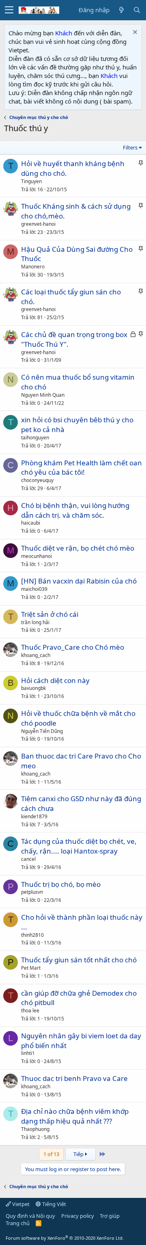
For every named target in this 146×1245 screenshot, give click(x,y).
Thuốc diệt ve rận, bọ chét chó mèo (77, 548)
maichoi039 (34, 589)
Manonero (33, 266)
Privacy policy (77, 1215)
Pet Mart (31, 967)
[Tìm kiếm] (136, 9)
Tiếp (79, 1154)
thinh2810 (32, 935)
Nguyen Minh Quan (42, 394)
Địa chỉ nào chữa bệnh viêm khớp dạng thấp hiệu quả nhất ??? (75, 1116)
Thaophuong (35, 1129)
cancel (28, 859)
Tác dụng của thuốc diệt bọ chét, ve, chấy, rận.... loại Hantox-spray (79, 846)
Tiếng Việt (53, 1204)
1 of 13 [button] (51, 1154)
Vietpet (20, 1204)
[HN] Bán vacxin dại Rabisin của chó (79, 581)
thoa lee (30, 1010)
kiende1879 (34, 816)
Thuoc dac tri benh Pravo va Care (74, 1078)
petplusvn (32, 891)
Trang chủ (18, 1223)
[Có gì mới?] (121, 9)
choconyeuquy (37, 480)
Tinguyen (31, 181)
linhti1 (28, 1053)
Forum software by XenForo (65, 1238)
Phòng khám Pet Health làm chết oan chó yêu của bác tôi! (81, 467)
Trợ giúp (110, 1215)
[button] (9, 10)
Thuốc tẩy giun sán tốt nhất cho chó (79, 959)
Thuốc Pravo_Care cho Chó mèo (72, 647)
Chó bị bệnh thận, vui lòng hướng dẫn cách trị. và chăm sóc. (75, 510)
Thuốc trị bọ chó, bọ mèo (61, 884)
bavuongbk (33, 688)
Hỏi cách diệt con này (55, 680)
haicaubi (30, 522)
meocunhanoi (36, 556)
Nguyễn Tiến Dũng (42, 731)
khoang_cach (35, 655)
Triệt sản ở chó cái (49, 614)
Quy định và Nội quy (30, 1215)
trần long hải (35, 622)
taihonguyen (35, 437)
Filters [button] (130, 147)
